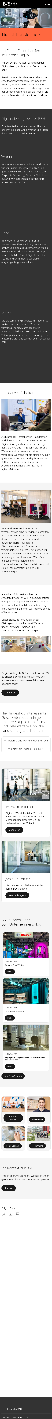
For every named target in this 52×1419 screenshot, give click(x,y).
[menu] (49, 4)
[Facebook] (3, 1214)
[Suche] (44, 3)
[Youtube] (10, 1214)
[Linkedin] (17, 1214)
